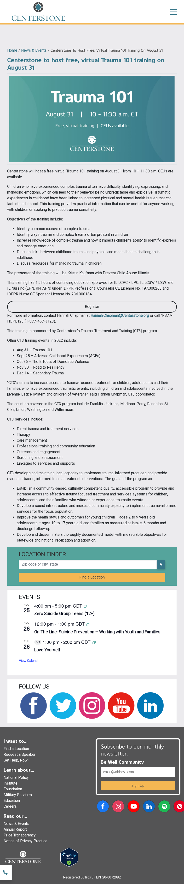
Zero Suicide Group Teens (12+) (64, 613)
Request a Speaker (19, 754)
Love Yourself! (48, 649)
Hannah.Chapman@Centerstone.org (120, 315)
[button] (103, 807)
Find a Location (92, 577)
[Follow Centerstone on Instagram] (92, 705)
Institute (10, 783)
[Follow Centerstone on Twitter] (62, 705)
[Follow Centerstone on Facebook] (33, 705)
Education (12, 800)
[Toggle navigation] (173, 11)
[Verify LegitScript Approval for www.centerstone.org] (69, 857)
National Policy (16, 777)
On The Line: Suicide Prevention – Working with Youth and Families (97, 631)
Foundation (13, 789)
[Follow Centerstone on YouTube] (121, 705)
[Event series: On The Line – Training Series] (88, 624)
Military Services (18, 795)
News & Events (34, 50)
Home (12, 50)
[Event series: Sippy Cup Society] (94, 642)
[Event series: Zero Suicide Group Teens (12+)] (85, 606)
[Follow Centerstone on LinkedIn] (150, 705)
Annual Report (15, 829)
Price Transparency (20, 835)
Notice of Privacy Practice (25, 841)
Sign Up (138, 785)
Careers (10, 806)
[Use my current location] (161, 564)
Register (92, 306)
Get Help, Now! (16, 760)
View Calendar (30, 661)
